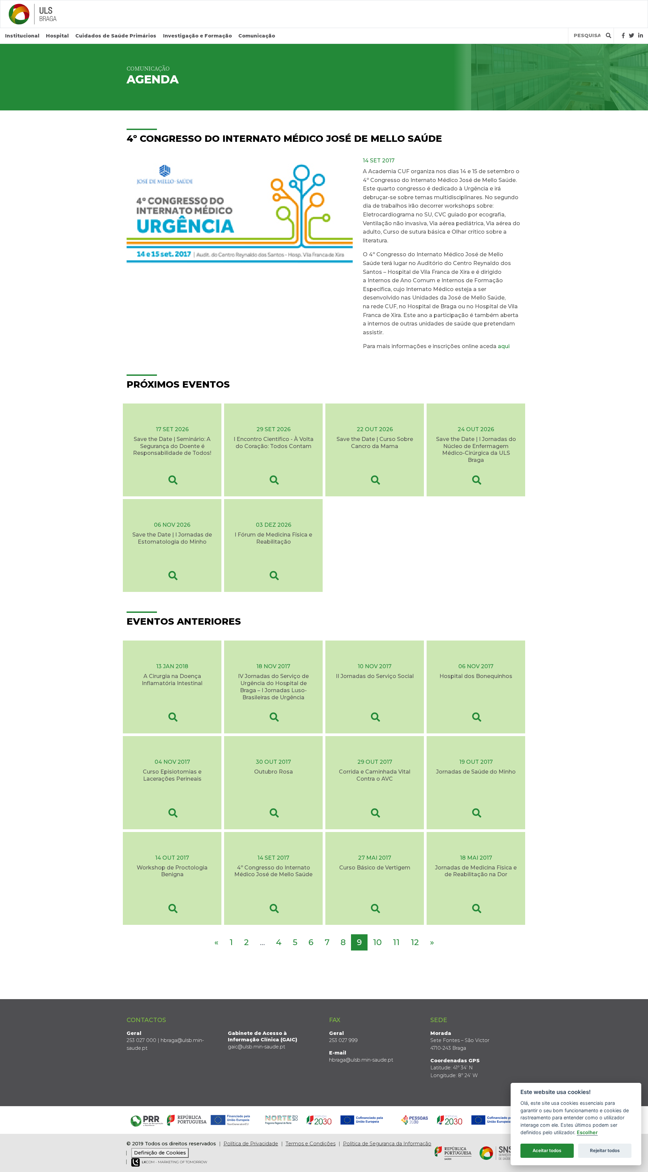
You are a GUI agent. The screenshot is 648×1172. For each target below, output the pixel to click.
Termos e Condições (310, 1144)
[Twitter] (631, 35)
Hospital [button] (57, 36)
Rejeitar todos (605, 1150)
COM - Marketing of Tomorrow (174, 1162)
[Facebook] (623, 35)
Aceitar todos (547, 1150)
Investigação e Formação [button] (197, 36)
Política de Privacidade (250, 1144)
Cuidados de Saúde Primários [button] (115, 36)
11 (396, 942)
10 (377, 942)
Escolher (587, 1132)
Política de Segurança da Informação (387, 1144)
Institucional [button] (22, 36)
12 (415, 942)
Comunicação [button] (256, 36)
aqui (504, 346)
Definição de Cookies (160, 1153)
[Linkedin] (640, 35)
